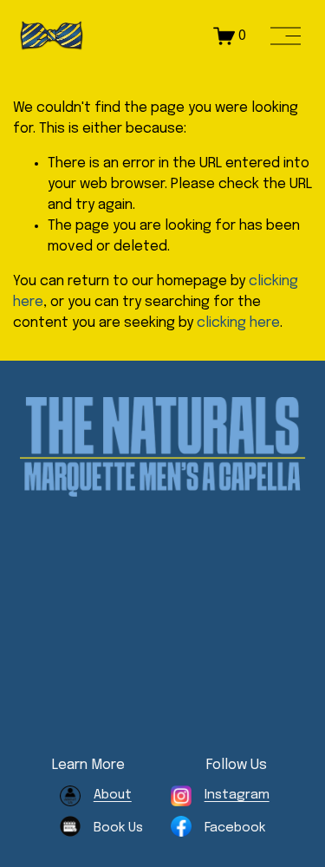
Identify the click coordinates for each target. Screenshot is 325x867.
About (113, 795)
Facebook (235, 828)
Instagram (237, 795)
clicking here (238, 323)
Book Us (118, 828)
